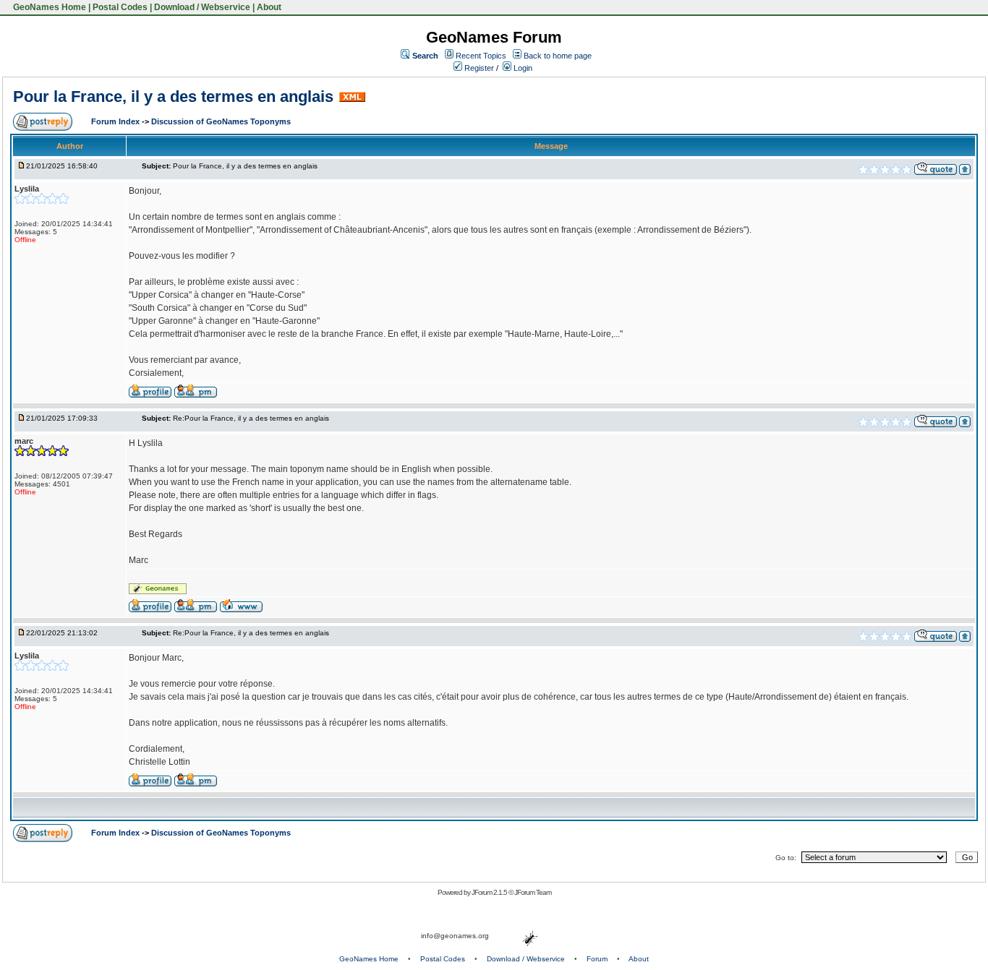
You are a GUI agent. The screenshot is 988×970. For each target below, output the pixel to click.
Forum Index (116, 121)
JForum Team (532, 892)
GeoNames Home (48, 7)
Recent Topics (481, 55)
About (269, 7)
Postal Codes (120, 7)
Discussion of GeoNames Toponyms (221, 121)
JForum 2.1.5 (490, 892)
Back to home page (558, 55)
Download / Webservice (202, 7)
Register (478, 68)
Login (521, 68)
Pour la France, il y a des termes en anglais (173, 96)
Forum (597, 959)
